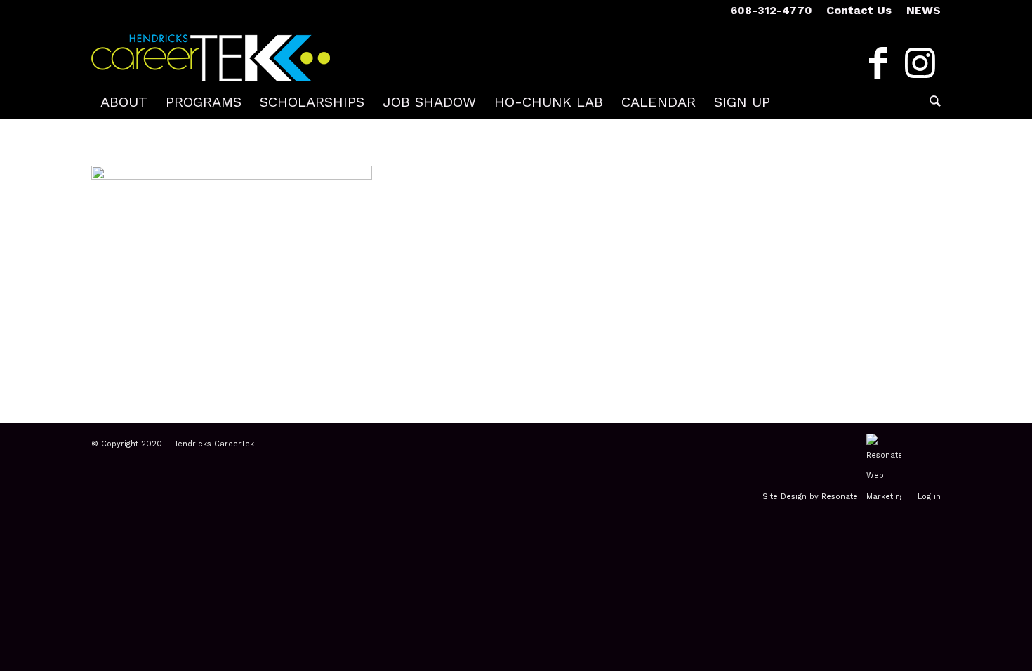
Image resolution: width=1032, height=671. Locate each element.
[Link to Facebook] (877, 63)
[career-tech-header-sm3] (210, 52)
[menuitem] (859, 11)
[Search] (930, 101)
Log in (929, 496)
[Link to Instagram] (920, 63)
